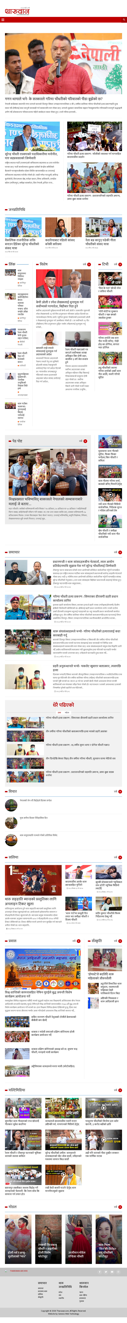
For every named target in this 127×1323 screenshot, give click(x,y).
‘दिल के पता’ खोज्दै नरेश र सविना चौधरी (109, 289)
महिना (67, 712)
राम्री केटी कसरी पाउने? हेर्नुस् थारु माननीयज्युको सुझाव (60, 1189)
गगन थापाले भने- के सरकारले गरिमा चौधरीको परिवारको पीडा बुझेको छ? (54, 99)
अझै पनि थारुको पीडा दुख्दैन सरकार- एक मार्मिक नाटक (102, 1154)
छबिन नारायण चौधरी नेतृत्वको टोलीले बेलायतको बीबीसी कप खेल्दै (53, 1018)
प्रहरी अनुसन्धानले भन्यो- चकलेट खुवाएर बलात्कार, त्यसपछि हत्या (87, 668)
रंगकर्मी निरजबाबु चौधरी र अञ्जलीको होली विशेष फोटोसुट (47, 1250)
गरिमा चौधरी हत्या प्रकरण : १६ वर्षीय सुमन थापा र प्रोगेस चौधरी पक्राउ (77, 745)
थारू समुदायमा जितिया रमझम (22, 275)
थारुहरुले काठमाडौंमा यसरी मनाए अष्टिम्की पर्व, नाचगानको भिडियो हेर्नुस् (62, 1122)
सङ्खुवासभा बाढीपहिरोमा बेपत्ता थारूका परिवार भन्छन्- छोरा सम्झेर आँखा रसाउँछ (23, 305)
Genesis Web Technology (68, 1314)
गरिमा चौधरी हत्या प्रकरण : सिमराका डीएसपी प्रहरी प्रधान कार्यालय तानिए (85, 598)
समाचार (41, 1288)
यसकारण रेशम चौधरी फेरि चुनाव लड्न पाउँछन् (23, 334)
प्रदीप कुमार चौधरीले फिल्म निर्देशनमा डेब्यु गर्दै (108, 915)
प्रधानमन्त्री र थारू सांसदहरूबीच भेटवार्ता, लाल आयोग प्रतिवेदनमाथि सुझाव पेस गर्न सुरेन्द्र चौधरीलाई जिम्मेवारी (84, 563)
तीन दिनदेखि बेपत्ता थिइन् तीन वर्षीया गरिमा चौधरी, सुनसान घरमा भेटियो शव (80, 759)
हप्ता (59, 712)
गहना (81, 1292)
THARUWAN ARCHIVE (19, 1271)
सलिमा (40, 1294)
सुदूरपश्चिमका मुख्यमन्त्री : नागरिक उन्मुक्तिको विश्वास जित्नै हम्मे (23, 381)
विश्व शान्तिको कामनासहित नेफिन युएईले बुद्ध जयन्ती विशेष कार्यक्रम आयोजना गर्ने (38, 994)
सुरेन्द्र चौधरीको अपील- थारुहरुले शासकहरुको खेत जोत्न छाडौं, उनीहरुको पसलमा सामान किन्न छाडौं (63, 1156)
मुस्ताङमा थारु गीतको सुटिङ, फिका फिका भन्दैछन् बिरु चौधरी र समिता (108, 456)
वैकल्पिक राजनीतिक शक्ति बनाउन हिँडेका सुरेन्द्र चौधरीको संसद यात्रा (22, 244)
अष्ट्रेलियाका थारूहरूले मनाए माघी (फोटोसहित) (53, 1066)
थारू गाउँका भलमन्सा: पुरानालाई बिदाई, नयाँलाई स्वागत (22, 411)
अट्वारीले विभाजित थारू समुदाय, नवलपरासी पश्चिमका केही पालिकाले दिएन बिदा (111, 988)
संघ (60, 1295)
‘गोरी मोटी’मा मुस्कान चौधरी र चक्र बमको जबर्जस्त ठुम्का (108, 314)
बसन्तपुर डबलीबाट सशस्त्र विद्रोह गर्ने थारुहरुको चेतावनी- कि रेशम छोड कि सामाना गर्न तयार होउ (22, 1191)
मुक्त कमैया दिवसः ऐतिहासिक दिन (34, 818)
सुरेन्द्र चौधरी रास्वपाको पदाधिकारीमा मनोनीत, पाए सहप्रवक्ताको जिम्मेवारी (31, 156)
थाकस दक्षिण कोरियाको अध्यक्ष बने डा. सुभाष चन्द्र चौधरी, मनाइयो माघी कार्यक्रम (54, 1050)
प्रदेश (60, 1292)
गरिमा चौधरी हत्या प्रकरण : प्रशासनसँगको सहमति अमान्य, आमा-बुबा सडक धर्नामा (93, 197)
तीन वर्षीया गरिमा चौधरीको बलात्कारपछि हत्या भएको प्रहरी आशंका (76, 731)
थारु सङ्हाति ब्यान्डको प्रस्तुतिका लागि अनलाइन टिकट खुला (30, 901)
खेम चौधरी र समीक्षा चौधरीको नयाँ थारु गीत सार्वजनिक (109, 534)
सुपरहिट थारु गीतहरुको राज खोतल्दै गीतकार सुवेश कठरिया (22, 1122)
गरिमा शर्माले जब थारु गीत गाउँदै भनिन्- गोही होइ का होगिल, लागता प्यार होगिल (108, 343)
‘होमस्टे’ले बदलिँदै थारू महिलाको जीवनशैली (101, 976)
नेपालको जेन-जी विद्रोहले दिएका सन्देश (36, 800)
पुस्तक (81, 1301)
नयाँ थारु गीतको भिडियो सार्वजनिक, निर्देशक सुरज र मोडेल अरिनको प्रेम (110, 507)
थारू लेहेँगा (83, 1295)
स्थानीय (61, 1298)
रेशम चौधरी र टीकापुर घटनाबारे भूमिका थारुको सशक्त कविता (23, 1154)
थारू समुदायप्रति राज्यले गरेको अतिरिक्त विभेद (38, 835)
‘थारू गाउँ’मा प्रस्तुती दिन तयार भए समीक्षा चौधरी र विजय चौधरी (77, 916)
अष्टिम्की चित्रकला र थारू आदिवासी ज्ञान (110, 1000)
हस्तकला (82, 1298)
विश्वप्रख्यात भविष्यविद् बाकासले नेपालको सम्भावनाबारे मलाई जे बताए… (45, 501)
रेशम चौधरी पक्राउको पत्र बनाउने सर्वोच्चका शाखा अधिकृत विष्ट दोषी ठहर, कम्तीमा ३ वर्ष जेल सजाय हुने (76, 356)
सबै (84, 264)
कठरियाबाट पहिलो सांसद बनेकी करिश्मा (60, 242)
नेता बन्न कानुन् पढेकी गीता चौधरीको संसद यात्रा (100, 242)
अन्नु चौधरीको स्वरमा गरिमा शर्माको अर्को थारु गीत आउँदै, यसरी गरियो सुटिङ (109, 373)
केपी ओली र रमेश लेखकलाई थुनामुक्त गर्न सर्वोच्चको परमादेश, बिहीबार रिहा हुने (59, 304)
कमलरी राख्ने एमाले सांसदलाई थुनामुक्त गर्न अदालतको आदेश (46, 351)
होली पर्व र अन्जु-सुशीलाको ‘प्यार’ (17, 1254)
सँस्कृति (40, 1297)
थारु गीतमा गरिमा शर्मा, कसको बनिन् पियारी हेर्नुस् (110, 482)
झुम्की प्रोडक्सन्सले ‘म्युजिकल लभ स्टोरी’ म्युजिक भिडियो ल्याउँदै (109, 885)
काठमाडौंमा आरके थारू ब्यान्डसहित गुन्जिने (76, 883)
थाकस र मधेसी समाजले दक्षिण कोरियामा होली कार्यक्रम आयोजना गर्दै (52, 1033)
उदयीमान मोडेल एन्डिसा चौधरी (76, 1254)
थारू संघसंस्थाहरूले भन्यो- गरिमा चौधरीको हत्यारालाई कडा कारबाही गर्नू (86, 633)
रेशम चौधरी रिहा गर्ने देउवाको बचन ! (22, 358)
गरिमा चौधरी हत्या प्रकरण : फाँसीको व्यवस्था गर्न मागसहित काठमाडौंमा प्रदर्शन (94, 155)
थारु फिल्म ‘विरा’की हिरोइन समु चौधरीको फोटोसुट (107, 1250)
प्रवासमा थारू (42, 1291)
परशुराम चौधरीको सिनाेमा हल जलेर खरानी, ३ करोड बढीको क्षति (101, 1122)
